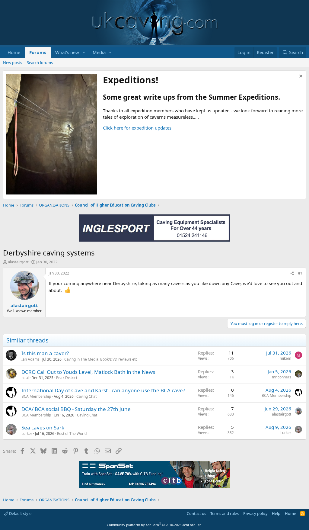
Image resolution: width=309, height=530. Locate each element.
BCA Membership (36, 396)
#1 (300, 273)
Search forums (40, 62)
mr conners (281, 377)
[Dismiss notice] (300, 77)
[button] (84, 52)
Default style (19, 513)
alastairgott (18, 262)
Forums (37, 52)
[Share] (292, 273)
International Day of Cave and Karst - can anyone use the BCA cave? (103, 390)
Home (14, 52)
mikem (285, 358)
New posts (12, 62)
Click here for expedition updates (137, 128)
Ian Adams (30, 359)
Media (99, 52)
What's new (67, 52)
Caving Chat (86, 396)
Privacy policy (255, 513)
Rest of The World (72, 433)
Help (276, 513)
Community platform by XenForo (154, 524)
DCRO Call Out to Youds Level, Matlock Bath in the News (88, 371)
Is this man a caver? (45, 353)
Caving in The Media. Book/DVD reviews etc (100, 359)
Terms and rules (224, 513)
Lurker (26, 433)
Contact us (196, 513)
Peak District (66, 377)
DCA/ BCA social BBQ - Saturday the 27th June (76, 409)
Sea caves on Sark (42, 427)
